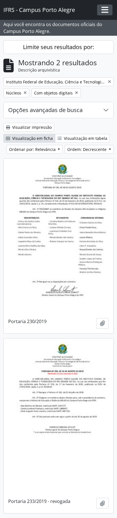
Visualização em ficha (32, 138)
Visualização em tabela (85, 138)
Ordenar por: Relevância (33, 149)
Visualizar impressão (31, 127)
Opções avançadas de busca (45, 110)
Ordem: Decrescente (87, 149)
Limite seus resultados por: (58, 47)
